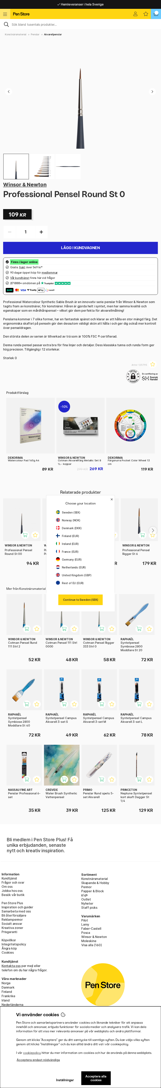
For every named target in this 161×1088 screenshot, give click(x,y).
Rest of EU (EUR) (73, 583)
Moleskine (88, 941)
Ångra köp (9, 948)
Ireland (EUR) (70, 543)
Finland (7, 992)
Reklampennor (12, 919)
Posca (85, 933)
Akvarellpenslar (53, 34)
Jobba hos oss (12, 891)
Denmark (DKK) (72, 528)
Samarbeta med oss (16, 911)
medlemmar (50, 272)
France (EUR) (70, 551)
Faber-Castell (91, 928)
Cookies (8, 952)
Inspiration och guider (17, 907)
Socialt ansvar (12, 924)
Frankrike (8, 996)
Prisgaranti (9, 932)
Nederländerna (12, 1005)
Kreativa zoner (12, 928)
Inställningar (65, 1080)
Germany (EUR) (72, 559)
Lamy (85, 924)
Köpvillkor (9, 940)
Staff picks (89, 908)
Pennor (86, 887)
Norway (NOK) (71, 520)
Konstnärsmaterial (15, 34)
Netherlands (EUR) (74, 567)
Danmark (8, 987)
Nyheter (87, 903)
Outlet (86, 899)
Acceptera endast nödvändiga (38, 1060)
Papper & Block (92, 891)
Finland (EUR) (70, 536)
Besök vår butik (13, 895)
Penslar (35, 34)
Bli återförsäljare (14, 915)
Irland (6, 1000)
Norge (6, 983)
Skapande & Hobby (95, 883)
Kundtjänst (9, 878)
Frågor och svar (13, 882)
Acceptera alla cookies (95, 1078)
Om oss (7, 887)
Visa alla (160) (91, 945)
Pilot (84, 920)
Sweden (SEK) (71, 512)
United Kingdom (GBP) (76, 575)
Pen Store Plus (12, 903)
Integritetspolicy (14, 944)
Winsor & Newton (25, 184)
